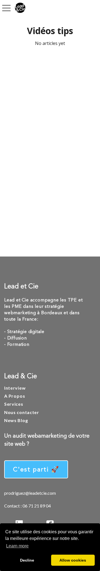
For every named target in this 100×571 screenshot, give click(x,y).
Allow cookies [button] (72, 560)
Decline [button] (27, 560)
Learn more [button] (17, 546)
